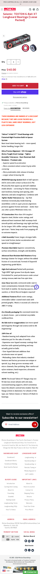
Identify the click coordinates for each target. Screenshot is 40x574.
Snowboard (11, 457)
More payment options (20, 97)
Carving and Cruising (10, 487)
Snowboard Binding (10, 464)
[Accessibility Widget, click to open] (36, 287)
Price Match (29, 510)
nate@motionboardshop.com (30, 523)
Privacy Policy (29, 500)
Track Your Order (29, 506)
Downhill (11, 496)
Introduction (11, 483)
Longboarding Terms (10, 503)
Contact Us (29, 490)
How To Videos (11, 510)
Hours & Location (29, 487)
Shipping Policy (29, 493)
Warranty (29, 503)
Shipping (4, 73)
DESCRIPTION (15, 108)
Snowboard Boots (11, 460)
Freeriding (10, 493)
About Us (11, 490)
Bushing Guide (10, 500)
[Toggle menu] (35, 457)
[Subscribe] (35, 424)
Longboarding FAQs (10, 506)
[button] (30, 9)
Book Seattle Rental (11, 467)
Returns (29, 496)
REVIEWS (26, 108)
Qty (3, 62)
